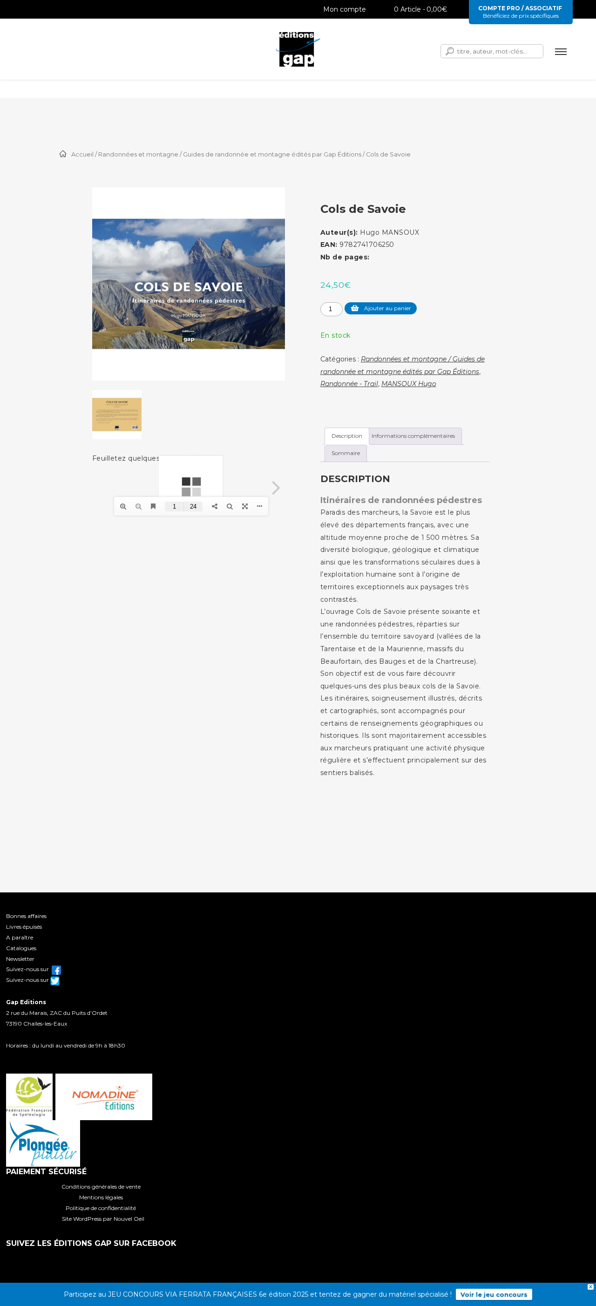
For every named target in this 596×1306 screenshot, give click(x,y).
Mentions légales (101, 1197)
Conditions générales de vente (101, 1186)
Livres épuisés (24, 926)
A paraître (19, 937)
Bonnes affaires (26, 915)
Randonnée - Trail (349, 384)
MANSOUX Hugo (408, 384)
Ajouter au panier (387, 308)
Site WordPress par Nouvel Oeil (103, 1218)
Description (347, 435)
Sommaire (346, 452)
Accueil (82, 154)
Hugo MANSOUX (389, 232)
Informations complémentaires (413, 435)
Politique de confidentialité (101, 1207)
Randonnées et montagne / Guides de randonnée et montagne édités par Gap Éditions (229, 154)
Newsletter (20, 958)
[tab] (347, 436)
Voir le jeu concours (494, 1294)
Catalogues (21, 948)
